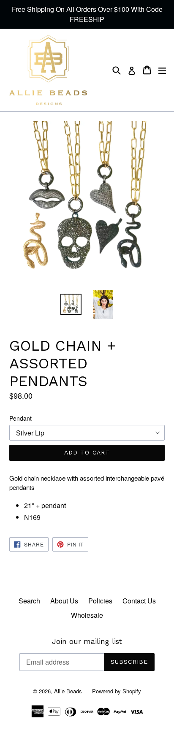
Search (29, 601)
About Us (64, 601)
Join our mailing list (87, 641)
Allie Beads (68, 691)
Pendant (20, 418)
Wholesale (87, 615)
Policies (100, 601)
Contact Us (139, 601)
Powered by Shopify (116, 691)
